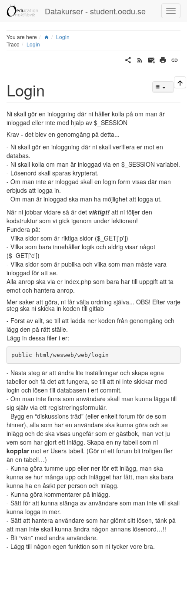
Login (63, 36)
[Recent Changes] (140, 59)
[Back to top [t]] (180, 82)
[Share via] (128, 59)
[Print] (163, 59)
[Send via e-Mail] (151, 59)
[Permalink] (174, 59)
